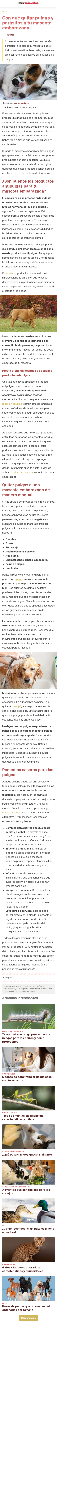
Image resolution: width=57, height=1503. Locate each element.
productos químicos (22, 472)
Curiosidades (8, 1074)
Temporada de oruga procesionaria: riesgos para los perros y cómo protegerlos (26, 1038)
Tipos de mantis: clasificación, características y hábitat (23, 1117)
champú (16, 706)
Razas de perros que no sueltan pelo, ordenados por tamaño (27, 1308)
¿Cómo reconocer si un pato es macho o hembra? (28, 1230)
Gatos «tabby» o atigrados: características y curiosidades (22, 1269)
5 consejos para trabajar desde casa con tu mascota (27, 1078)
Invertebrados (9, 1113)
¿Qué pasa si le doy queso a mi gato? (27, 1154)
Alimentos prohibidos (13, 1152)
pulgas (19, 579)
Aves (4, 1226)
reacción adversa (12, 403)
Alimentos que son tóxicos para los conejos (26, 1191)
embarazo (10, 273)
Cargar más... (28, 1318)
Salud (4, 11)
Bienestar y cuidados (12, 1031)
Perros (5, 1303)
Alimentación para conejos (16, 1187)
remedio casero (11, 812)
